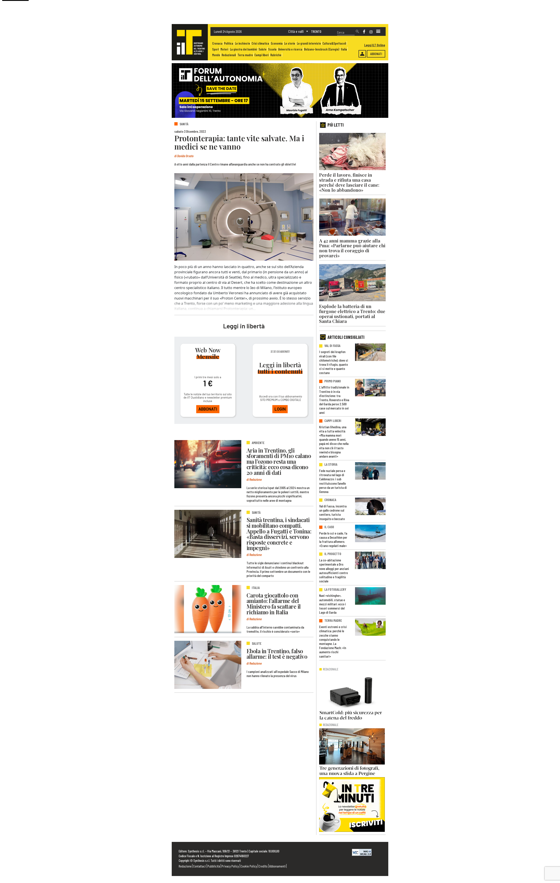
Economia (277, 43)
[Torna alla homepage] (190, 42)
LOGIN (280, 408)
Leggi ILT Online (374, 45)
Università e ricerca (290, 49)
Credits (263, 866)
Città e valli (296, 31)
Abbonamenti (277, 866)
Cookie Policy (249, 866)
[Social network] (364, 31)
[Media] (378, 31)
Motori (224, 49)
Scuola (272, 49)
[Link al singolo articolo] (207, 464)
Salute (262, 49)
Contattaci (199, 866)
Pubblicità (214, 866)
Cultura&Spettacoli (334, 43)
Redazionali (229, 55)
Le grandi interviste (309, 43)
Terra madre (245, 55)
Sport (215, 49)
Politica (228, 43)
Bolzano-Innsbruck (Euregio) (321, 49)
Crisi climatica (260, 43)
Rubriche (275, 55)
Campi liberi (261, 55)
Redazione (185, 866)
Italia (344, 49)
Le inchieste (242, 43)
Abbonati (376, 54)
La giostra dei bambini (243, 49)
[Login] (362, 53)
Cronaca (217, 43)
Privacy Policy (230, 866)
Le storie (289, 43)
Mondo (216, 55)
